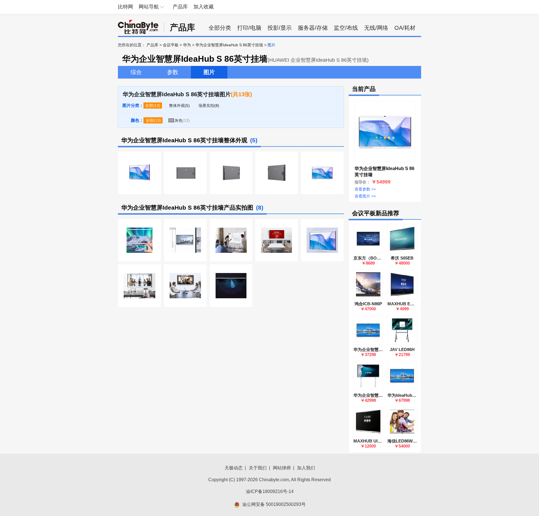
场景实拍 (206, 105)
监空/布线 (346, 28)
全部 (149, 105)
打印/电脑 (249, 28)
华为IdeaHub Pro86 (406, 395)
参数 (172, 72)
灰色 (178, 120)
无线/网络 (376, 28)
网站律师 (282, 467)
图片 (209, 72)
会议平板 (171, 45)
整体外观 (177, 105)
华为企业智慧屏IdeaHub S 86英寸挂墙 (229, 45)
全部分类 (220, 28)
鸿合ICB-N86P (368, 303)
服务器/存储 (313, 28)
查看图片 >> (365, 196)
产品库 (180, 7)
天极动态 (234, 467)
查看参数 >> (365, 189)
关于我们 (258, 467)
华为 (187, 45)
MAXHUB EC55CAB (407, 303)
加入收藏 (203, 7)
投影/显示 (280, 28)
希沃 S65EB (402, 258)
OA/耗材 (404, 28)
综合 (136, 72)
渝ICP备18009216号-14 (270, 491)
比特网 (125, 7)
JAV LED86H (402, 349)
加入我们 (306, 467)
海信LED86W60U (403, 441)
